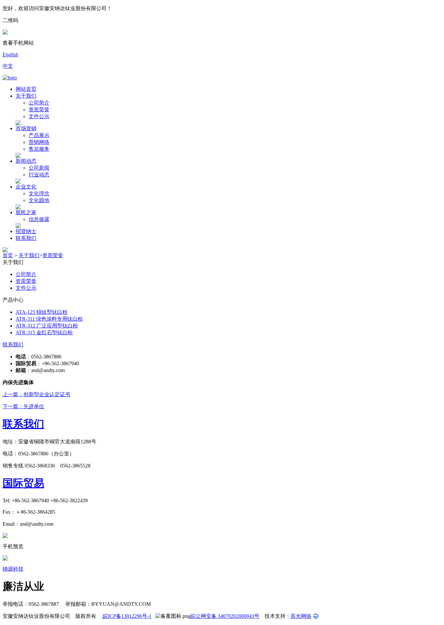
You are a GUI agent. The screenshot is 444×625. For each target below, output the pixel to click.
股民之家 (26, 212)
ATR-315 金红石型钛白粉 (44, 332)
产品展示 (39, 135)
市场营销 (26, 128)
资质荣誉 (39, 109)
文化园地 (39, 200)
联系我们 (26, 238)
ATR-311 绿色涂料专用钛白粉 (49, 319)
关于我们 (26, 96)
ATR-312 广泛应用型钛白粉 (47, 325)
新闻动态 (26, 161)
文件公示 (39, 116)
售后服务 (39, 149)
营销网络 (39, 142)
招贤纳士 (26, 231)
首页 (8, 255)
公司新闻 (39, 168)
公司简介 (39, 102)
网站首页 (26, 89)
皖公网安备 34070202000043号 (224, 616)
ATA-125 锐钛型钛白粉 (42, 312)
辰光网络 (301, 616)
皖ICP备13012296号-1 (126, 616)
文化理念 (39, 193)
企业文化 (26, 186)
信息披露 (39, 219)
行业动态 (39, 174)
